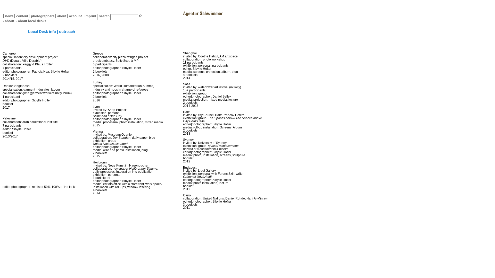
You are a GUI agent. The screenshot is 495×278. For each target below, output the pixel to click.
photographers (42, 16)
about (60, 16)
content (21, 16)
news (9, 16)
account (74, 16)
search (104, 16)
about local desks (32, 21)
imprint (90, 16)
